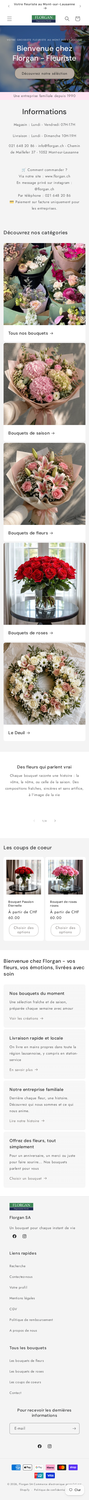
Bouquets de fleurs (28, 533)
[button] (9, 19)
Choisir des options (24, 930)
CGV (13, 1309)
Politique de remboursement (31, 1319)
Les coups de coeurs (25, 1382)
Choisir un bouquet (25, 1178)
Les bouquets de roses (26, 1371)
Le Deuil (16, 733)
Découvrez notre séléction (44, 73)
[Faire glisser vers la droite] (55, 821)
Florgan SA (26, 1484)
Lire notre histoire (24, 1121)
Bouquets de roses (28, 633)
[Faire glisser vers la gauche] (34, 821)
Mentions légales (22, 1298)
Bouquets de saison (29, 433)
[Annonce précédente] (9, 6)
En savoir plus (21, 1069)
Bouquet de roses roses (63, 904)
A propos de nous (23, 1330)
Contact (15, 1392)
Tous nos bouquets (28, 333)
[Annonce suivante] (80, 6)
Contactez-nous (21, 1276)
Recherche (17, 1266)
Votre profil (18, 1287)
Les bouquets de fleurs (26, 1360)
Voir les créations (23, 1018)
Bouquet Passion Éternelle (20, 904)
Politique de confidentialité (51, 1490)
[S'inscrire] (74, 1428)
